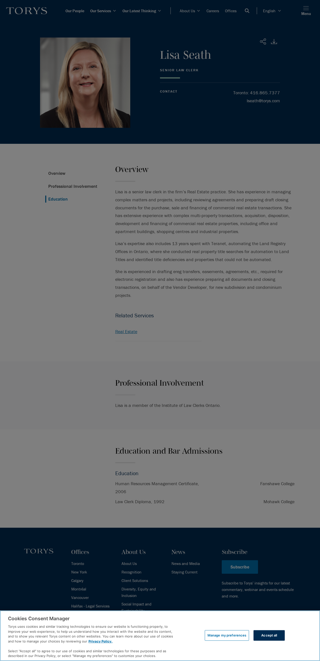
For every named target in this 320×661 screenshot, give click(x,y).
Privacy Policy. (100, 641)
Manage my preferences (227, 635)
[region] (160, 635)
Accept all (269, 635)
